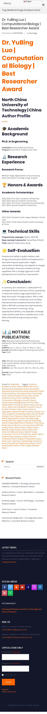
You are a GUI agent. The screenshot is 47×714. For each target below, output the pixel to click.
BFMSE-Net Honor (30, 386)
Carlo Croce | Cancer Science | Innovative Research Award (19, 510)
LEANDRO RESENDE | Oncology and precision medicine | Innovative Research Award (21, 485)
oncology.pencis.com (9, 560)
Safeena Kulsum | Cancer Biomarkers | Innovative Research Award (23, 493)
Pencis (7, 3)
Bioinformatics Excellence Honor (15, 389)
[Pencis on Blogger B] (16, 587)
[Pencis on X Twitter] (10, 587)
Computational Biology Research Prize (18, 402)
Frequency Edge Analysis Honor (27, 416)
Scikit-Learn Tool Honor (11, 441)
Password (10, 663)
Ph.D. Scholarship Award (26, 434)
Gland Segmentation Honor (13, 418)
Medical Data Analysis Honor (27, 427)
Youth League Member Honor (20, 446)
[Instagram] (34, 587)
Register (5, 689)
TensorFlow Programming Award (21, 443)
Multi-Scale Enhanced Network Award (19, 430)
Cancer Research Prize (17, 395)
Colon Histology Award (25, 398)
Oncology (33, 33)
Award (20, 386)
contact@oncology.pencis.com (14, 629)
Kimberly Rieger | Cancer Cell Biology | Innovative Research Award (23, 502)
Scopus (5, 121)
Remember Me (10, 675)
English (28, 1)
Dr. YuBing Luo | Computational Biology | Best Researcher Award (21, 23)
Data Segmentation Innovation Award (20, 403)
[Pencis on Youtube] (22, 587)
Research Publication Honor (29, 439)
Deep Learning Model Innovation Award (24, 407)
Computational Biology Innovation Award (19, 400)
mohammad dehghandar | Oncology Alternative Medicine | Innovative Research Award (22, 519)
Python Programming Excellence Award (23, 435)
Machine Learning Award (24, 425)
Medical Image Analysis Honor (14, 429)
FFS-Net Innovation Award (29, 411)
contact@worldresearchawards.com (17, 637)
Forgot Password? (9, 691)
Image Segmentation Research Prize (23, 423)
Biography (15, 384)
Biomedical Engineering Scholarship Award (20, 390)
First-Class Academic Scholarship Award (23, 412)
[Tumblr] (28, 587)
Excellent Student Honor (12, 409)
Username (11, 652)
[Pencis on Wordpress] (40, 587)
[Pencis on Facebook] (4, 587)
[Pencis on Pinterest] (4, 593)
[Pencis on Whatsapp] (10, 593)
